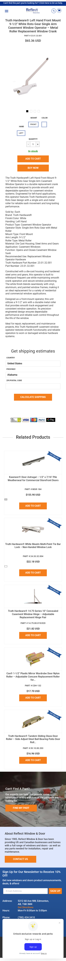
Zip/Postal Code (14, 380)
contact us (20, 859)
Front (33, 124)
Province (11, 369)
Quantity (33, 139)
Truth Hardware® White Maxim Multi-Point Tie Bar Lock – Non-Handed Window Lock (33, 546)
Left (21, 133)
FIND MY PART (21, 807)
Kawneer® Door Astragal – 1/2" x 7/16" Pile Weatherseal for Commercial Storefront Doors (33, 479)
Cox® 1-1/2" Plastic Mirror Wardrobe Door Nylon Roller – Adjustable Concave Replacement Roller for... (33, 676)
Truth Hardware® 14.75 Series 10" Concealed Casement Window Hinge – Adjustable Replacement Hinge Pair (33, 614)
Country (10, 358)
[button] (33, 158)
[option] (33, 76)
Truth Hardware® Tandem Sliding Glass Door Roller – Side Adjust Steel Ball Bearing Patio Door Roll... (33, 739)
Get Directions (25, 907)
